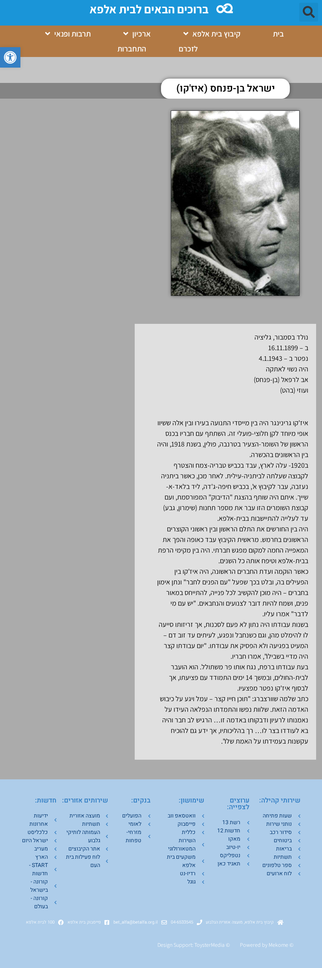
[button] (10, 57)
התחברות (131, 49)
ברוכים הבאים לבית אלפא (149, 9)
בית (278, 34)
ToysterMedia (209, 944)
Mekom (277, 944)
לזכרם (188, 49)
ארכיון (141, 34)
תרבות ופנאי (72, 34)
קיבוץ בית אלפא (216, 34)
